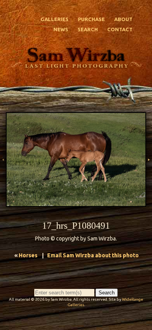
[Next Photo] (149, 173)
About (123, 19)
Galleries (55, 19)
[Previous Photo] (3, 173)
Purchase (91, 19)
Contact (120, 29)
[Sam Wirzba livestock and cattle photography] (76, 65)
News (60, 29)
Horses (28, 255)
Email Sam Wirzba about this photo (93, 255)
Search (88, 29)
